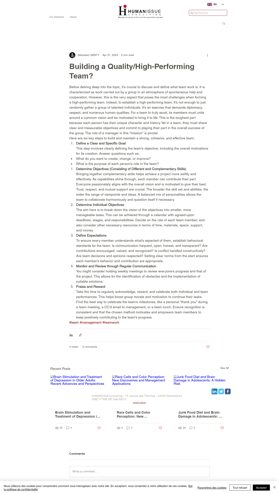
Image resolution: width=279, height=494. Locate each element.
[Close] (274, 487)
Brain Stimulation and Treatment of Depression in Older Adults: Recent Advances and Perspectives (77, 414)
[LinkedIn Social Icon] (214, 391)
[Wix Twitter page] (221, 391)
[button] (224, 23)
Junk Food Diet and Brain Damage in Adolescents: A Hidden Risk (199, 414)
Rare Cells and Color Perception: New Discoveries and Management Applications (138, 414)
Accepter (261, 487)
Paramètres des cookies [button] (211, 487)
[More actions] (207, 55)
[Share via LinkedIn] (71, 335)
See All (224, 367)
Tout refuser (240, 487)
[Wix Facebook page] (228, 391)
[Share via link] (80, 335)
